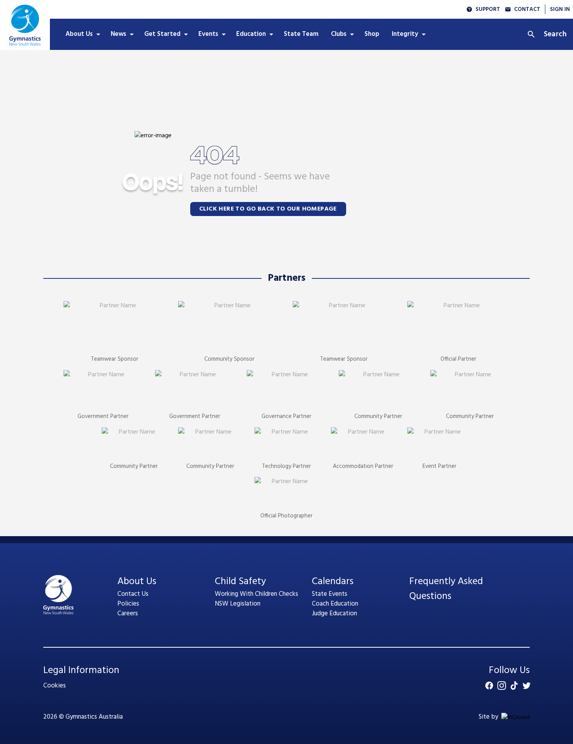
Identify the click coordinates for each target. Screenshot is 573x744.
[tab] (81, 34)
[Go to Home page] (25, 25)
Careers (127, 613)
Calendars (333, 582)
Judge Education (334, 613)
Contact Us (133, 594)
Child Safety (240, 582)
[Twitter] (526, 685)
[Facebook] (489, 685)
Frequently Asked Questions (446, 589)
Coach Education (335, 604)
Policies (128, 604)
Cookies (54, 685)
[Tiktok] (514, 685)
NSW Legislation (237, 604)
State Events (329, 594)
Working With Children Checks (256, 594)
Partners (287, 278)
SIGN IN (560, 9)
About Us (136, 582)
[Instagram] (501, 685)
